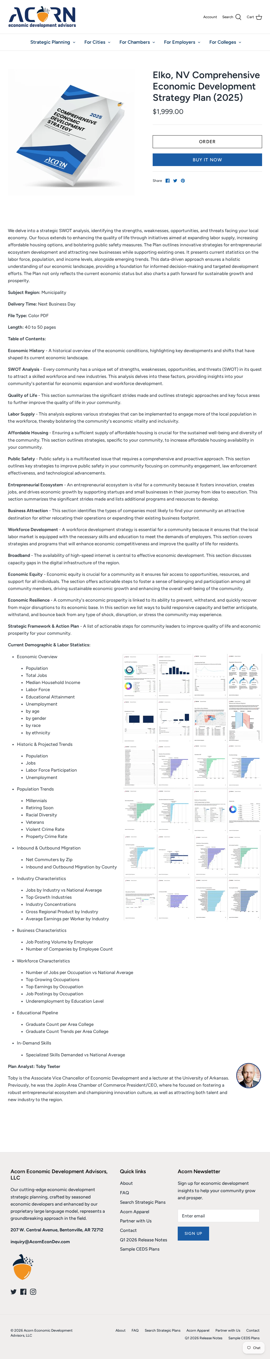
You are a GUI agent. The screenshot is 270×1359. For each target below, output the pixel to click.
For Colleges (222, 42)
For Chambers (134, 42)
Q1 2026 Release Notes (143, 1239)
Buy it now (207, 159)
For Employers (179, 42)
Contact (128, 1230)
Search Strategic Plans (143, 1202)
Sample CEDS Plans (140, 1249)
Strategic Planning (50, 42)
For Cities (94, 42)
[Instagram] (33, 1292)
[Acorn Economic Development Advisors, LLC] (42, 16)
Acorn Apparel (134, 1211)
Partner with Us (136, 1220)
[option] (71, 132)
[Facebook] (23, 1292)
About (126, 1183)
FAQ (124, 1192)
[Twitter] (14, 1292)
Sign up (193, 1233)
